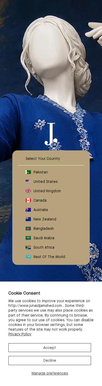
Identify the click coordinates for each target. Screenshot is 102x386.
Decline (49, 360)
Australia (40, 210)
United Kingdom (47, 191)
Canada (40, 200)
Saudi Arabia (43, 238)
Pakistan (40, 172)
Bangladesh (43, 228)
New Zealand (44, 219)
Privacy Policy (19, 334)
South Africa (43, 247)
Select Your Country (43, 158)
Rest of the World (49, 257)
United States (45, 181)
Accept (49, 348)
